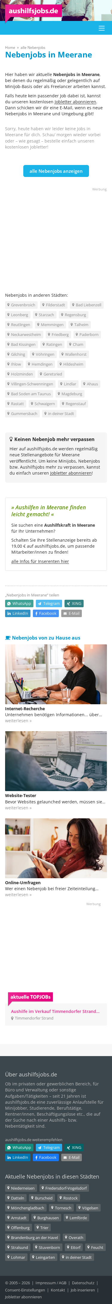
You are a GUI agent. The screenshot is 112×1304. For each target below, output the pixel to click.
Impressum (46, 1282)
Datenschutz (83, 1282)
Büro (10, 1090)
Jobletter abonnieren (75, 101)
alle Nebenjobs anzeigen (56, 171)
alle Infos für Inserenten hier (40, 561)
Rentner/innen (19, 1114)
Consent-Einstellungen (25, 1290)
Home (10, 47)
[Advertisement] (56, 234)
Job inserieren (83, 1290)
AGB (62, 1282)
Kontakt (58, 1290)
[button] (101, 28)
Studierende (42, 1108)
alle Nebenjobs (33, 47)
